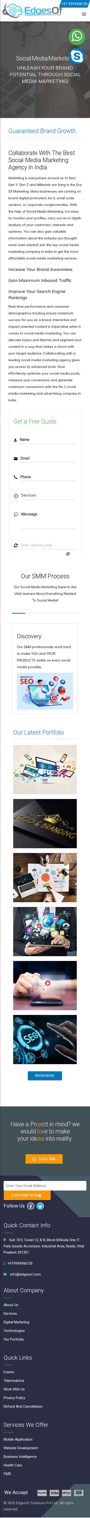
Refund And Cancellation (23, 1406)
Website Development (21, 1448)
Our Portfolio (14, 1339)
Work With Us (14, 1389)
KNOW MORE (45, 1076)
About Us (11, 1305)
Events (9, 1372)
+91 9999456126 (74, 4)
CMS (7, 1474)
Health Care (13, 1465)
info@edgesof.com (25, 1274)
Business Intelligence (20, 1456)
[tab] (18, 609)
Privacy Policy (14, 1398)
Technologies (14, 1331)
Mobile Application (18, 1439)
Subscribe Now (24, 1195)
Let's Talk (46, 1159)
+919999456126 (20, 1263)
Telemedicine (14, 1381)
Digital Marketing (16, 1322)
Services (10, 1313)
